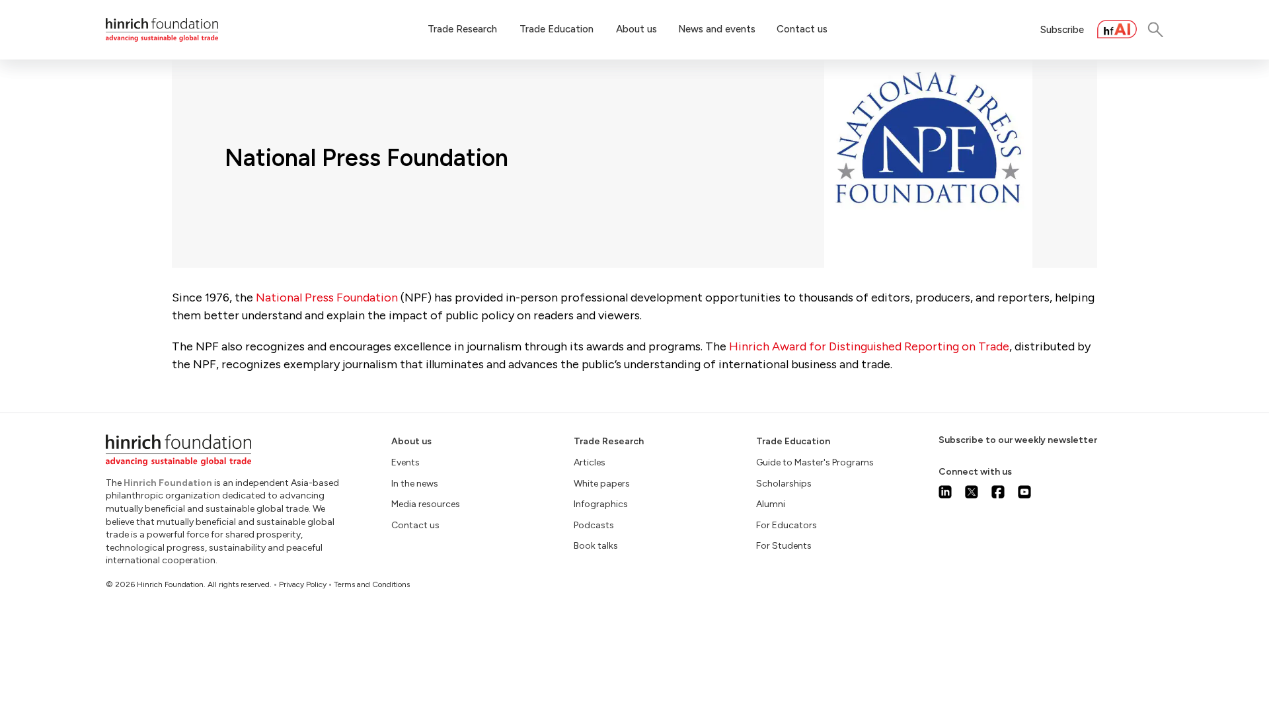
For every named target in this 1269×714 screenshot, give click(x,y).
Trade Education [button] (556, 29)
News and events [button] (716, 29)
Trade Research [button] (462, 29)
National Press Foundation (327, 297)
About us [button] (636, 29)
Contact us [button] (802, 29)
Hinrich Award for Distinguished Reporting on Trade (869, 346)
